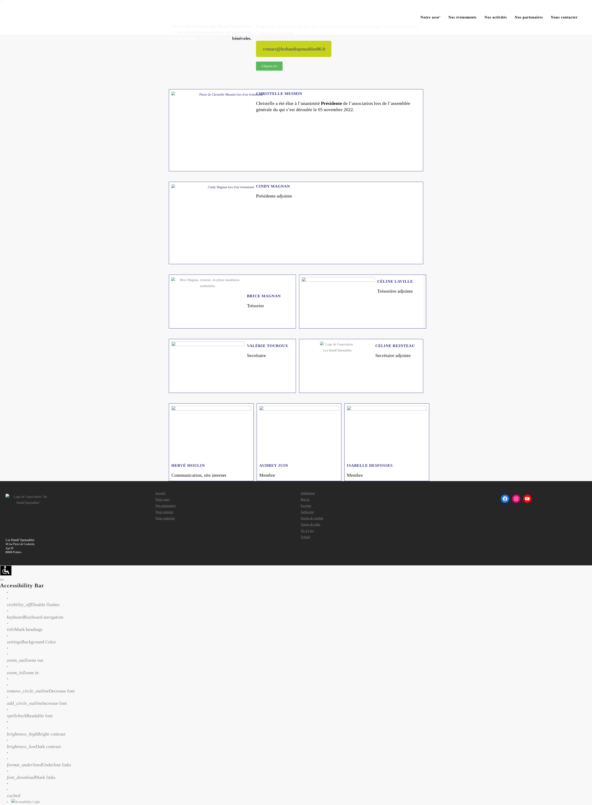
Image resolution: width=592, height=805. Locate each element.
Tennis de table (310, 524)
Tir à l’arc (307, 531)
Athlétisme (308, 493)
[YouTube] (527, 499)
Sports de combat (312, 518)
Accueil (160, 493)
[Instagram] (516, 499)
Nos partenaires (165, 506)
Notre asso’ (162, 499)
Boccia (305, 499)
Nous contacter (165, 518)
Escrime (306, 506)
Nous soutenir (164, 512)
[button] (293, 49)
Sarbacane (307, 512)
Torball (305, 537)
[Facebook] (505, 499)
